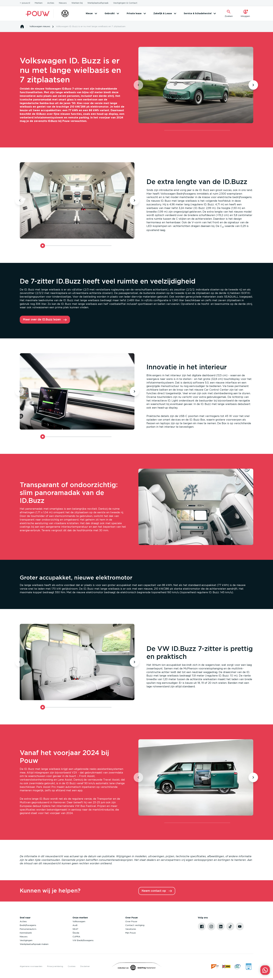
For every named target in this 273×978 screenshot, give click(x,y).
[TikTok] (230, 926)
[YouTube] (240, 926)
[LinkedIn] (221, 926)
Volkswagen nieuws (39, 26)
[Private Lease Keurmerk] (248, 966)
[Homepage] (22, 26)
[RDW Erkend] (215, 966)
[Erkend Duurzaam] (237, 966)
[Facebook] (202, 926)
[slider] (161, 130)
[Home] (37, 14)
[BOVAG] (226, 966)
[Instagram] (211, 926)
